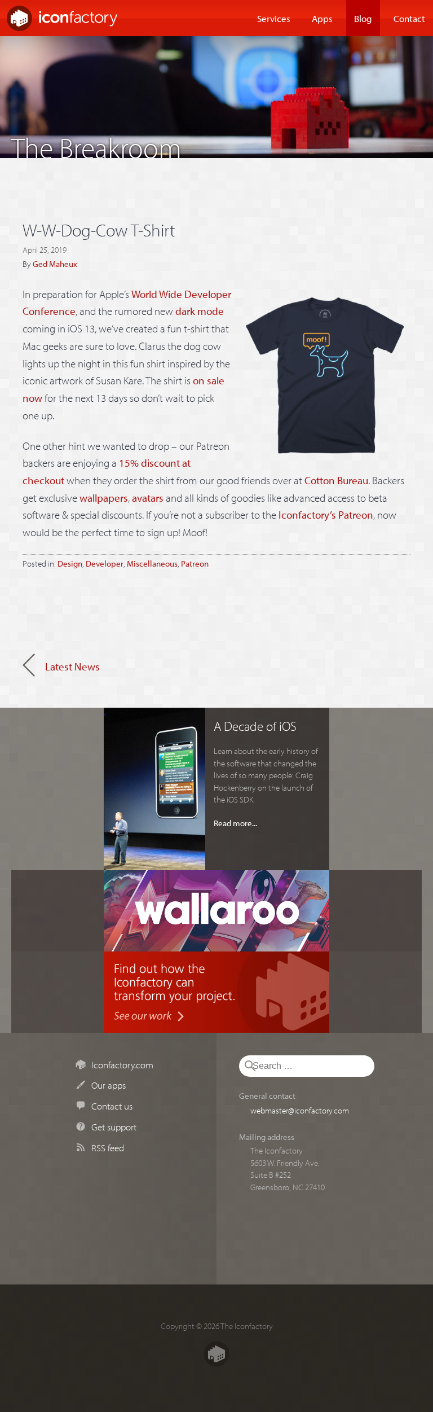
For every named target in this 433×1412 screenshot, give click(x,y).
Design (70, 563)
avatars (148, 498)
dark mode (199, 311)
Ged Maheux (55, 263)
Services (273, 18)
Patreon (195, 563)
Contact (409, 18)
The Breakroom (96, 144)
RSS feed (107, 1147)
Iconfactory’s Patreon (326, 514)
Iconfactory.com (122, 1064)
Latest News (72, 666)
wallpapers (103, 498)
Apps (322, 18)
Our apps (108, 1084)
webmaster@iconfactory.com (299, 1110)
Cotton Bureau (336, 480)
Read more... (235, 822)
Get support (113, 1126)
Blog (363, 18)
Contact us (111, 1105)
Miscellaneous (152, 563)
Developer (104, 563)
